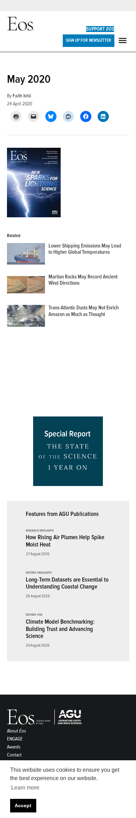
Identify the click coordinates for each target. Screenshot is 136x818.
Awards (14, 747)
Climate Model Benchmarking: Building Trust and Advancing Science (60, 629)
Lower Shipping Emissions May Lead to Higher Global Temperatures (84, 249)
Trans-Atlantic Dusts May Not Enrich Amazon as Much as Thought (83, 311)
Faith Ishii (22, 96)
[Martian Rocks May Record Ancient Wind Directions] (26, 286)
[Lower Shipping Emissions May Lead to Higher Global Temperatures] (26, 255)
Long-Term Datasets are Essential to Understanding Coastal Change (67, 583)
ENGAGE (15, 739)
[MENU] (123, 40)
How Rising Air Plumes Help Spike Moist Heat (65, 541)
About (16, 731)
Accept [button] (23, 805)
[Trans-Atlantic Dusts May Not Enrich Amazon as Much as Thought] (26, 317)
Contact (14, 755)
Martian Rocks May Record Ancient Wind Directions (83, 280)
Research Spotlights (40, 531)
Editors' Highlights (39, 573)
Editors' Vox (34, 615)
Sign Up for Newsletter (88, 40)
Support (100, 29)
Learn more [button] (25, 788)
